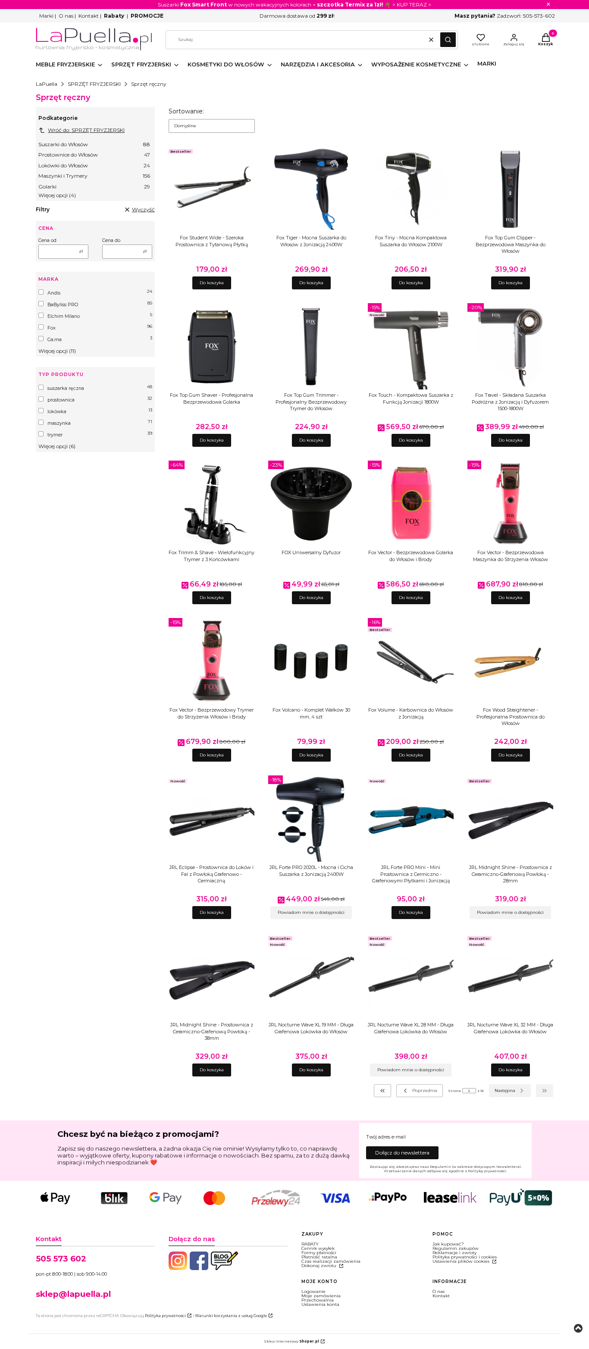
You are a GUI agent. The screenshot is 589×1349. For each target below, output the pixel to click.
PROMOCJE (147, 16)
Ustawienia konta (320, 1304)
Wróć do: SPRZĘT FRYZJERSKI (86, 130)
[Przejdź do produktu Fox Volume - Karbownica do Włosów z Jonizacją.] (411, 661)
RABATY (310, 1244)
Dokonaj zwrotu (319, 1265)
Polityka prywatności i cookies (464, 1257)
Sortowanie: (186, 111)
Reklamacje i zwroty (454, 1252)
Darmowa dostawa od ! (297, 16)
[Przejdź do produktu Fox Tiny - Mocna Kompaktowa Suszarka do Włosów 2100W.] (411, 189)
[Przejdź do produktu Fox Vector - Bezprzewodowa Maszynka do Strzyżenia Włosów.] (510, 504)
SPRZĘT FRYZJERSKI (94, 84)
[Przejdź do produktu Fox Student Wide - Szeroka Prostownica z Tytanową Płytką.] (211, 189)
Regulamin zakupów (455, 1248)
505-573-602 (539, 16)
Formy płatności (318, 1252)
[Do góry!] (578, 1329)
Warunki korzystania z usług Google (231, 1315)
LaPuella (46, 84)
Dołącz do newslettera (402, 1152)
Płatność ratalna (319, 1257)
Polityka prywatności (165, 1315)
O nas (66, 16)
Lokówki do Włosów (94, 165)
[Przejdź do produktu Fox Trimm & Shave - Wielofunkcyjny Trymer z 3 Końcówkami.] (211, 504)
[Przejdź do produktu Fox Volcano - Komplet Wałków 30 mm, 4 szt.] (311, 661)
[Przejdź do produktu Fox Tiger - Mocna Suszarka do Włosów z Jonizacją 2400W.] (311, 189)
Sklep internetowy (291, 1341)
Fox (51, 328)
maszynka (59, 423)
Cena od (47, 240)
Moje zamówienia (321, 1296)
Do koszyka (212, 282)
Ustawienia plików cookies (461, 1261)
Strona (454, 1091)
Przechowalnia (317, 1300)
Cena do (111, 240)
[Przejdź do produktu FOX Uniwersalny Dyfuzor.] (311, 504)
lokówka (56, 411)
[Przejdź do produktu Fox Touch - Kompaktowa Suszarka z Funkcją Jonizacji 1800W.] (411, 346)
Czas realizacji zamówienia (330, 1261)
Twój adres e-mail (386, 1137)
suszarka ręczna (65, 388)
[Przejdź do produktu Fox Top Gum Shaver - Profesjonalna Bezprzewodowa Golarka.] (211, 346)
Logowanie (313, 1291)
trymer (55, 435)
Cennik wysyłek (318, 1248)
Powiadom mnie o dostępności (311, 912)
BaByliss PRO (62, 304)
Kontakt (88, 16)
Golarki (94, 186)
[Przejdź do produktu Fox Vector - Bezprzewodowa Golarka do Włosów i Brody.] (411, 504)
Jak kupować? (448, 1244)
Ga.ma (54, 339)
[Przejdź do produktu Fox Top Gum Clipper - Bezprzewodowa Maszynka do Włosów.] (510, 189)
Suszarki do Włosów (94, 144)
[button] (448, 39)
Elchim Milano (63, 316)
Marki (46, 16)
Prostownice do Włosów (94, 154)
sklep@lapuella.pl (73, 1294)
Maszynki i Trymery (94, 176)
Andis (53, 293)
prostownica (61, 400)
